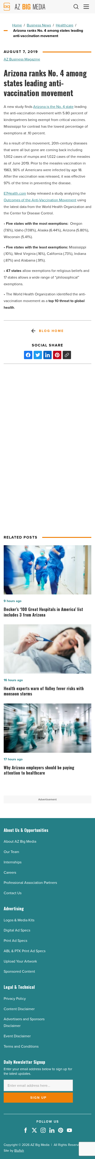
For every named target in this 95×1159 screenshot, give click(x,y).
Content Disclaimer (19, 1009)
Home (17, 25)
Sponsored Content (19, 971)
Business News (39, 25)
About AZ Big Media (20, 841)
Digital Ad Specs (17, 930)
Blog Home (51, 331)
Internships (12, 862)
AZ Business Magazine (22, 59)
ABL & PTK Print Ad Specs (24, 951)
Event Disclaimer (17, 1036)
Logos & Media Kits (19, 920)
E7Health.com (15, 193)
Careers (10, 872)
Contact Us (12, 893)
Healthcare (64, 25)
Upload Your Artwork (20, 961)
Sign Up (38, 1097)
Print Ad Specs (15, 940)
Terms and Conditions (21, 1046)
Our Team (11, 851)
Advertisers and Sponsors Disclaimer (24, 1022)
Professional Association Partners (30, 882)
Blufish (19, 1150)
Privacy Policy (15, 998)
